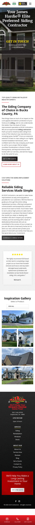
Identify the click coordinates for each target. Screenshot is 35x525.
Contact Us (17, 464)
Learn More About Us (11, 164)
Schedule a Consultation (13, 238)
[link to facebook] (16, 501)
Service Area (17, 452)
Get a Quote (17, 461)
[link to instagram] (19, 501)
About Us (17, 449)
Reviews (17, 455)
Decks (17, 440)
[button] (30, 3)
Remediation (17, 434)
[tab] (17, 306)
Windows (17, 437)
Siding (17, 431)
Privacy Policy (17, 467)
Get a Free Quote (9, 159)
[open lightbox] (17, 319)
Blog (17, 458)
